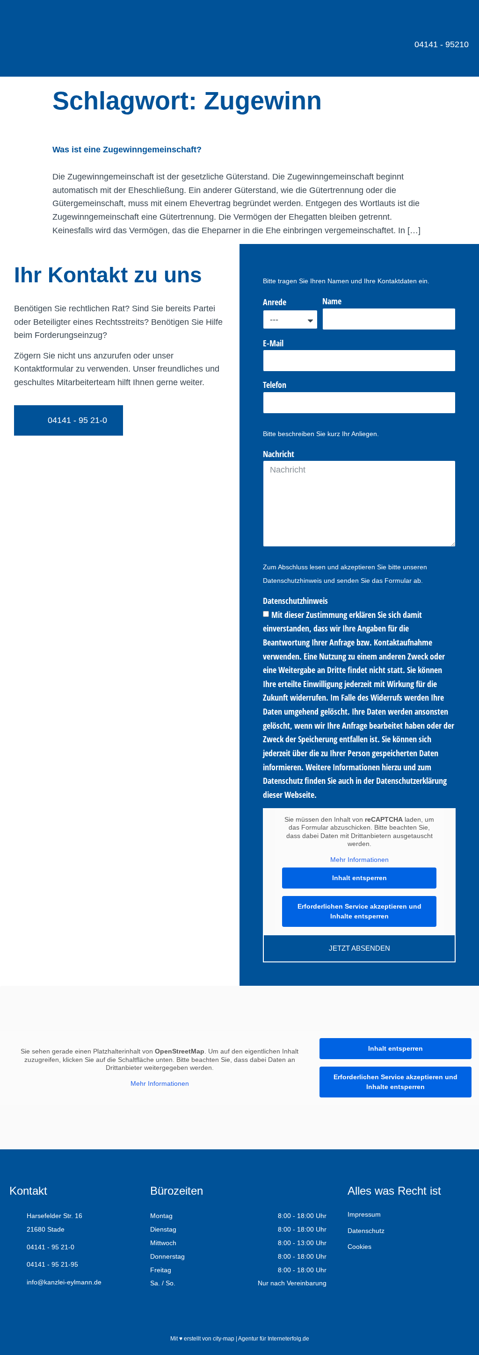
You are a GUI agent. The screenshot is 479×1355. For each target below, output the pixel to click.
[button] (449, 1329)
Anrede (274, 302)
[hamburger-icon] (455, 19)
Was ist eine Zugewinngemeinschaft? (127, 149)
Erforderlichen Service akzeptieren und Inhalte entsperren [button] (359, 911)
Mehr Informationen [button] (359, 859)
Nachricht (278, 453)
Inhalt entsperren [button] (359, 878)
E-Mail (273, 343)
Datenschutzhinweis (295, 600)
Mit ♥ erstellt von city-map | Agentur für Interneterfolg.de (239, 1338)
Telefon (274, 384)
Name (331, 301)
